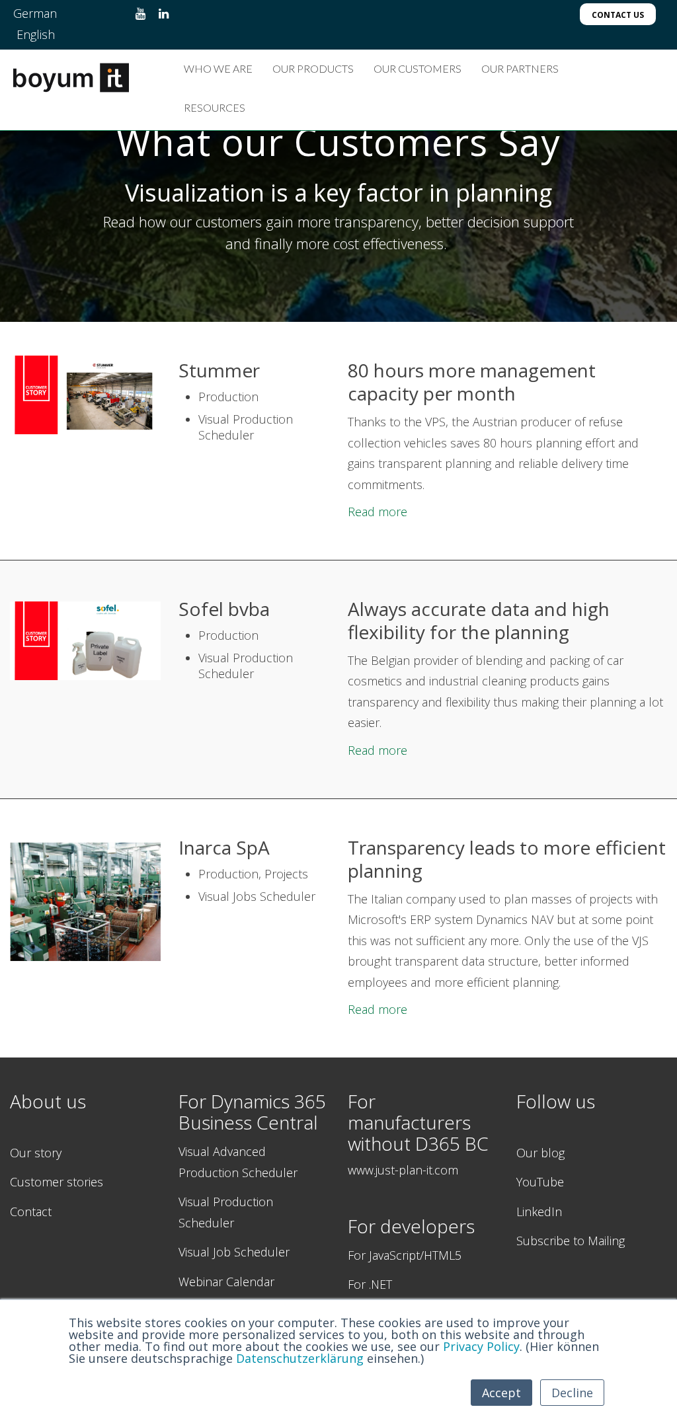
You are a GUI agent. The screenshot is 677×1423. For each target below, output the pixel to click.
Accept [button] (501, 1393)
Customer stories (56, 1182)
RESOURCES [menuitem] (214, 107)
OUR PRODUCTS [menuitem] (313, 68)
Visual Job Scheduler (234, 1252)
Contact (31, 1211)
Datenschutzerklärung (300, 1358)
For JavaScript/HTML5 (404, 1255)
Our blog (540, 1153)
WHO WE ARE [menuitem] (218, 68)
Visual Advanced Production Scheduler (238, 1161)
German (35, 13)
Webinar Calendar (226, 1281)
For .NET (370, 1284)
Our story (35, 1153)
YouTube (540, 1182)
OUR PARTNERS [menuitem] (520, 68)
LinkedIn (539, 1211)
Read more (377, 511)
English (36, 34)
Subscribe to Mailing (570, 1241)
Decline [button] (572, 1393)
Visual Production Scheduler (226, 1212)
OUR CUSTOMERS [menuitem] (417, 68)
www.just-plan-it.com (403, 1170)
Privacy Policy (481, 1346)
